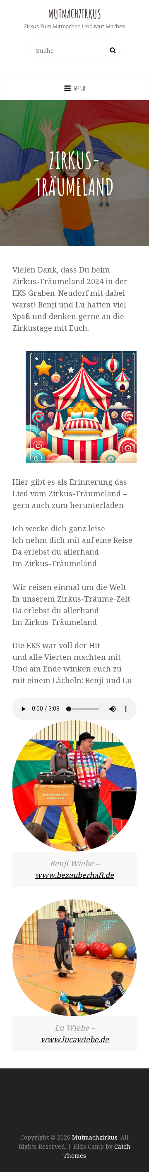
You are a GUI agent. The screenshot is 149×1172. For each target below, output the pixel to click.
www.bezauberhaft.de (74, 875)
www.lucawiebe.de (75, 1039)
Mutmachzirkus (74, 14)
